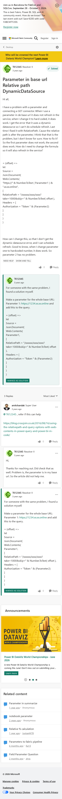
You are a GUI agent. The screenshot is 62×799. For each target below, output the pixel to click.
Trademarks (8, 787)
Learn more (41, 58)
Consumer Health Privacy (45, 792)
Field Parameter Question (23, 754)
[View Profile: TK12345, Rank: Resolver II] (7, 69)
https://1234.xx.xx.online (35, 303)
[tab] (29, 679)
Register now (10, 27)
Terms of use (49, 781)
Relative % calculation (21, 728)
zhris (28, 758)
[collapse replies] (31, 402)
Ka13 (28, 745)
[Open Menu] (57, 47)
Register (45, 38)
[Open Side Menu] (4, 38)
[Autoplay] (25, 679)
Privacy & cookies (31, 781)
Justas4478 (28, 733)
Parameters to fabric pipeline (25, 741)
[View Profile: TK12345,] (9, 280)
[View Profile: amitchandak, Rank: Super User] (6, 407)
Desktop (9, 47)
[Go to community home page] (20, 38)
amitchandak (18, 405)
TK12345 (17, 66)
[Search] (36, 38)
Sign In (54, 38)
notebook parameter (21, 716)
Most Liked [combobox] (50, 396)
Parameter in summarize (23, 703)
